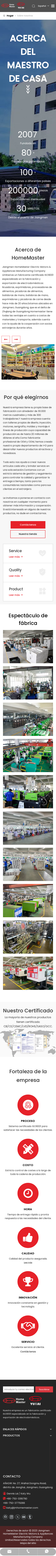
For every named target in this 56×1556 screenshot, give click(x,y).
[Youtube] (23, 1517)
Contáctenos (28, 524)
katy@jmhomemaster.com (22, 1507)
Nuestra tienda (28, 534)
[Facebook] (5, 1517)
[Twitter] (17, 1517)
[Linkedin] (11, 1517)
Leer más (14, 557)
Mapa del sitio (28, 1543)
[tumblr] (29, 1517)
